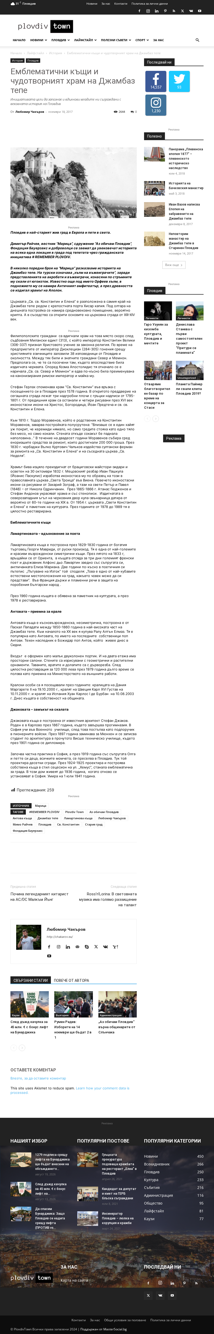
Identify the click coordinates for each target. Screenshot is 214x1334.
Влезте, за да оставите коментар (38, 1078)
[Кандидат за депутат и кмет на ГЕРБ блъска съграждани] (87, 1194)
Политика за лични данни (150, 3)
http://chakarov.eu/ (60, 937)
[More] (101, 132)
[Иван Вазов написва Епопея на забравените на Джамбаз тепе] (154, 209)
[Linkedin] (156, 11)
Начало (19, 40)
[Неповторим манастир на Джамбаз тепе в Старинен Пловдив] (154, 239)
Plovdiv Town (74, 812)
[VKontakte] (191, 11)
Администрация (111, 1015)
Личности (152, 318)
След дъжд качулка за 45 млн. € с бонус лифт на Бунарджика (29, 1027)
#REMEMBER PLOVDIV (44, 812)
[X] (182, 11)
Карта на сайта (74, 1280)
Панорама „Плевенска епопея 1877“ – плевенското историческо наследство (186, 158)
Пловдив (58, 40)
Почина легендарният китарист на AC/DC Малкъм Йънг (39, 897)
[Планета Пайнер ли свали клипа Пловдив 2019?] (190, 370)
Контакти (120, 3)
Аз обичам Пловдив (104, 812)
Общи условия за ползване (125, 1320)
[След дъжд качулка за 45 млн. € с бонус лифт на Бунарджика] (29, 1004)
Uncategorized (186, 378)
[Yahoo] (117, 947)
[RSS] (174, 11)
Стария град (94, 824)
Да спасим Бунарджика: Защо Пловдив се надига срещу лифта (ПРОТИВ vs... (50, 1218)
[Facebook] (139, 11)
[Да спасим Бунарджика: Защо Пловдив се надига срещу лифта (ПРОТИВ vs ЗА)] (20, 1214)
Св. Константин (68, 824)
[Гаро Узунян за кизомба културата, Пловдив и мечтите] (158, 310)
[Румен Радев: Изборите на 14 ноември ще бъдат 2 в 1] (73, 1004)
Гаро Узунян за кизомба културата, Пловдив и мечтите (156, 333)
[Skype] (88, 947)
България (62, 1015)
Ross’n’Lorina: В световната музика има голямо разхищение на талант (108, 899)
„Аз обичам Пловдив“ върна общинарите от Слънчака (116, 1027)
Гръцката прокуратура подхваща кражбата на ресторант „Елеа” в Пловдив (119, 1164)
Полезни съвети (114, 40)
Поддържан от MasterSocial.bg (103, 1329)
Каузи (16, 1015)
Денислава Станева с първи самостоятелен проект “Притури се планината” (189, 338)
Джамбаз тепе (48, 818)
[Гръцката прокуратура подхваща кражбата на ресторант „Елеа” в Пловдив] (87, 1159)
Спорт (140, 40)
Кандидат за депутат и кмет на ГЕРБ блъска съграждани (119, 1193)
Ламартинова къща (78, 818)
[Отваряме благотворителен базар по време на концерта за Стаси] (158, 370)
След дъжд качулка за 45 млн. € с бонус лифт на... (51, 1188)
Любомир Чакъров (29, 112)
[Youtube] (200, 11)
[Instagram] (148, 11)
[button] (197, 40)
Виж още (172, 265)
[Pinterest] (165, 11)
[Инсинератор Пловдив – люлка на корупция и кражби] (87, 1218)
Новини (91, 3)
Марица (40, 806)
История (55, 53)
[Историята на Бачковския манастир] (154, 188)
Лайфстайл (83, 40)
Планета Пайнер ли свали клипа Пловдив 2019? (189, 388)
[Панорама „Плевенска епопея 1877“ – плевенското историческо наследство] (154, 154)
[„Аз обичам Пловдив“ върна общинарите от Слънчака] (117, 1004)
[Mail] (79, 947)
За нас (106, 3)
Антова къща (22, 818)
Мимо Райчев (23, 824)
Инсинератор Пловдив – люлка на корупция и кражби (118, 1218)
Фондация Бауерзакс (28, 831)
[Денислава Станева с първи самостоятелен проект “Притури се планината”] (190, 310)
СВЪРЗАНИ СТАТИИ (31, 980)
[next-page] (22, 1048)
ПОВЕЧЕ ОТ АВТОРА (71, 980)
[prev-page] (13, 1048)
